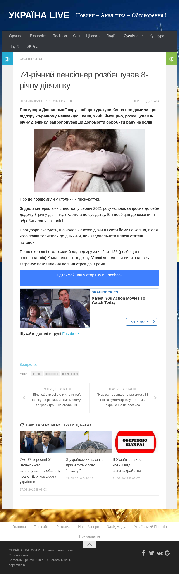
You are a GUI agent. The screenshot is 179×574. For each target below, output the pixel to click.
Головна (19, 527)
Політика (60, 36)
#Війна (32, 47)
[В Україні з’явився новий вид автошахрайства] (136, 442)
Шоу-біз (15, 47)
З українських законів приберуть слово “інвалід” (84, 465)
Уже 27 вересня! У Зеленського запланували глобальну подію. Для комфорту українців (40, 470)
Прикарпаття (89, 536)
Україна (15, 36)
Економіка (38, 36)
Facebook (70, 334)
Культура (157, 36)
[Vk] (159, 553)
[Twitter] (151, 553)
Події (110, 36)
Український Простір (150, 527)
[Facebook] (144, 553)
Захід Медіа (116, 527)
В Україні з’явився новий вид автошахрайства (128, 465)
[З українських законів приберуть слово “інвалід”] (89, 442)
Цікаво (91, 36)
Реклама (63, 527)
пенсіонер (51, 373)
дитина (36, 373)
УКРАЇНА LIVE (39, 15)
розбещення (70, 373)
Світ (76, 36)
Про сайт (41, 527)
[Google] (167, 553)
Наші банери (88, 527)
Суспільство (134, 36)
